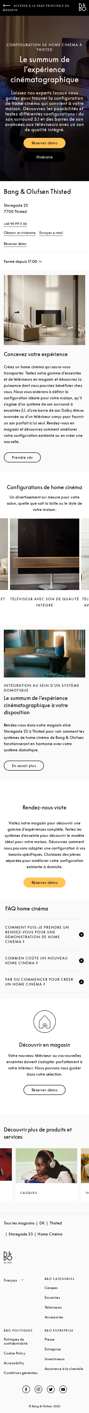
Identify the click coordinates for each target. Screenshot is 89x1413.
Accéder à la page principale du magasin (36, 7)
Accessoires (65, 1317)
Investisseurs (65, 1359)
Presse (65, 1339)
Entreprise (65, 1349)
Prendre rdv (26, 458)
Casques (65, 1288)
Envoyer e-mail (51, 233)
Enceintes (65, 1297)
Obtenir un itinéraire (20, 233)
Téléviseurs (65, 1307)
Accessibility (24, 1363)
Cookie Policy (24, 1353)
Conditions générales (24, 1373)
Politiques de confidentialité (24, 1341)
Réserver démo (49, 144)
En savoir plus (28, 766)
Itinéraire (51, 158)
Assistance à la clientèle (65, 1369)
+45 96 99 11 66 (15, 224)
